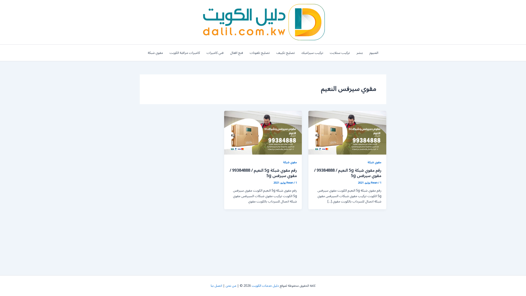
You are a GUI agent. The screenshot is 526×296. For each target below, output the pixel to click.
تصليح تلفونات (260, 52)
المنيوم (373, 52)
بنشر (359, 52)
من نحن (231, 285)
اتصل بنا (216, 285)
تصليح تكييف (285, 52)
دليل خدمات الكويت (265, 285)
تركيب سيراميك (312, 52)
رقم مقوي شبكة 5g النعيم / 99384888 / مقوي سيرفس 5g (347, 173)
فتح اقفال (236, 52)
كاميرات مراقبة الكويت (185, 52)
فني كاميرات (215, 52)
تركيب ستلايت (340, 52)
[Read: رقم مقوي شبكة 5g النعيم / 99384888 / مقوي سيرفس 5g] (347, 132)
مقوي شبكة (155, 52)
